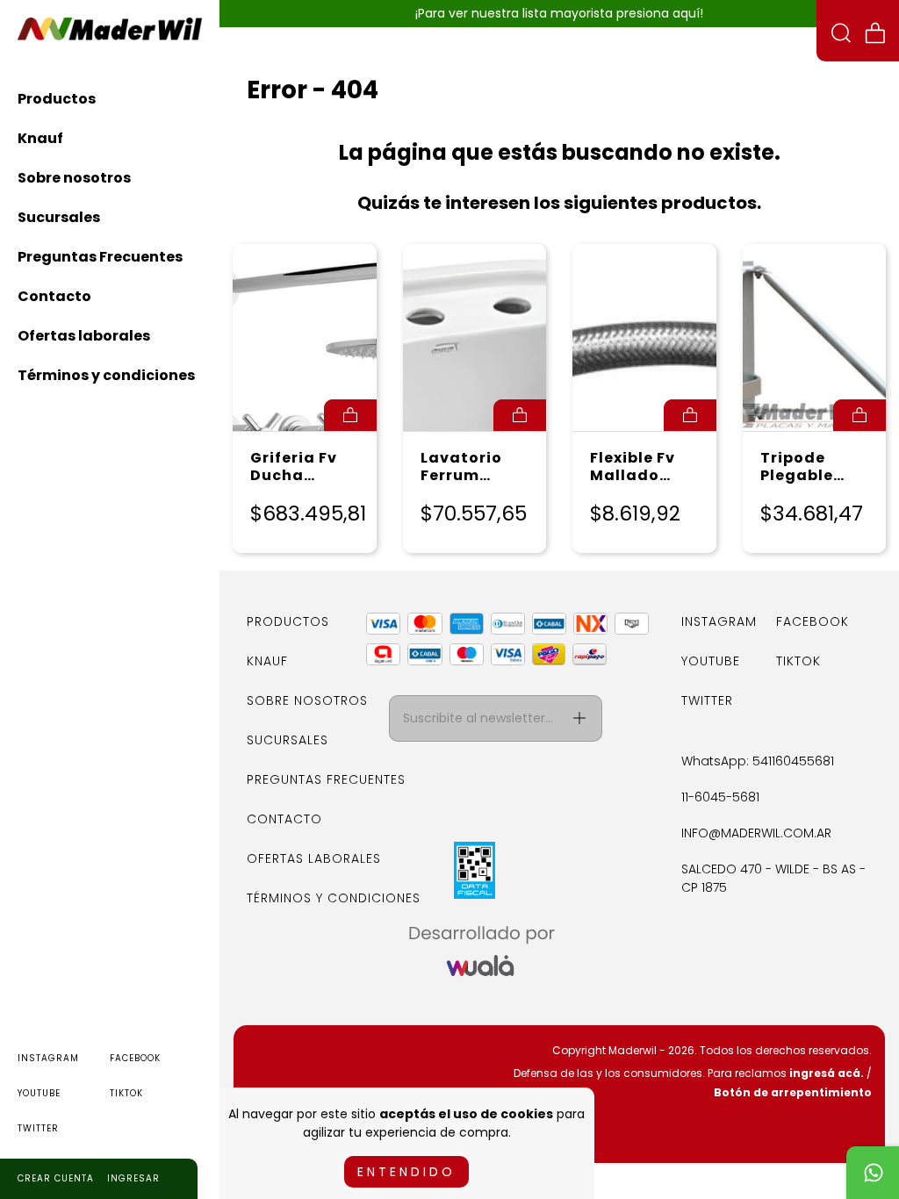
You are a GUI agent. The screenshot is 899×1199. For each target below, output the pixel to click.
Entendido (406, 1172)
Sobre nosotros (74, 178)
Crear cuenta (56, 1178)
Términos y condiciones (106, 375)
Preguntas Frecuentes (100, 257)
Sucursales (59, 217)
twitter (38, 1128)
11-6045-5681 (720, 797)
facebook (135, 1058)
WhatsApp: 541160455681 (757, 761)
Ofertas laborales (84, 336)
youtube (39, 1093)
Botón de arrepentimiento (793, 1092)
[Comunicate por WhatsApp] (872, 1172)
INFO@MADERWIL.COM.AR (756, 833)
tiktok (126, 1093)
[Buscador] (841, 36)
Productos (57, 99)
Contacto (54, 296)
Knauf (40, 138)
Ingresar (133, 1178)
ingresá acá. (826, 1073)
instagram (48, 1058)
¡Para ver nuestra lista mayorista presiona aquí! (559, 13)
